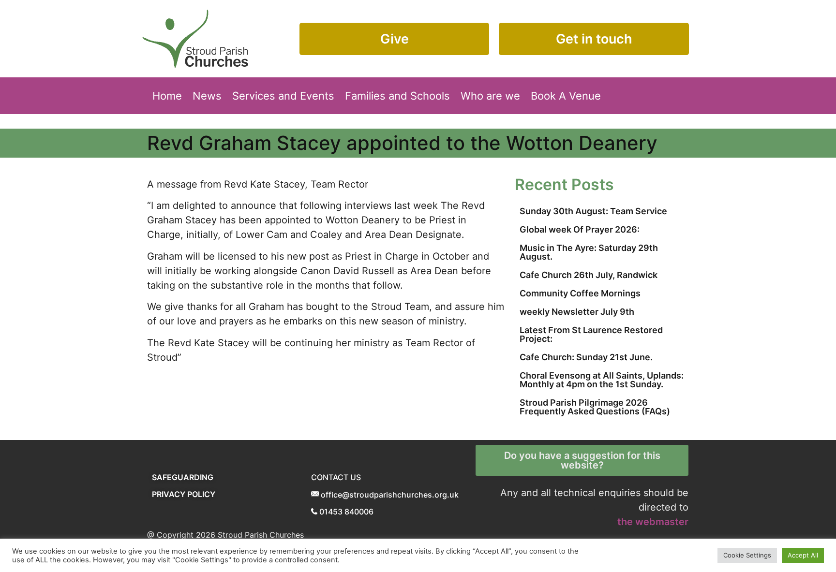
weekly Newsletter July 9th (577, 312)
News (207, 95)
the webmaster (652, 522)
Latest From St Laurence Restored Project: (591, 334)
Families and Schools (397, 95)
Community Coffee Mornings (580, 293)
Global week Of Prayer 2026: (580, 229)
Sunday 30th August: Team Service (593, 211)
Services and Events (283, 95)
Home (167, 95)
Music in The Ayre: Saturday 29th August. (589, 252)
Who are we (490, 95)
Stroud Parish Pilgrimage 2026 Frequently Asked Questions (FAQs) (595, 406)
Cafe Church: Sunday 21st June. (586, 357)
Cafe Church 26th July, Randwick (588, 275)
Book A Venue (566, 95)
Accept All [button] (803, 555)
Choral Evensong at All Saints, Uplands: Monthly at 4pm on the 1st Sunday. (602, 379)
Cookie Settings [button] (747, 555)
